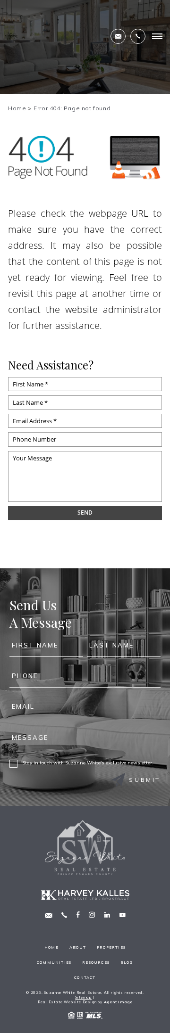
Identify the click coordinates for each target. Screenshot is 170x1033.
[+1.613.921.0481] (137, 36)
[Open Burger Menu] (157, 36)
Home (51, 947)
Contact (84, 977)
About (77, 947)
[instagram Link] (92, 915)
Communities (54, 962)
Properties (111, 947)
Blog (126, 962)
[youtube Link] (122, 915)
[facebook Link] (77, 915)
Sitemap (83, 997)
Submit (145, 779)
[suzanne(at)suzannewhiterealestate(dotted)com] (118, 36)
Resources (96, 962)
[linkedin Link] (107, 915)
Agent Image (118, 1002)
